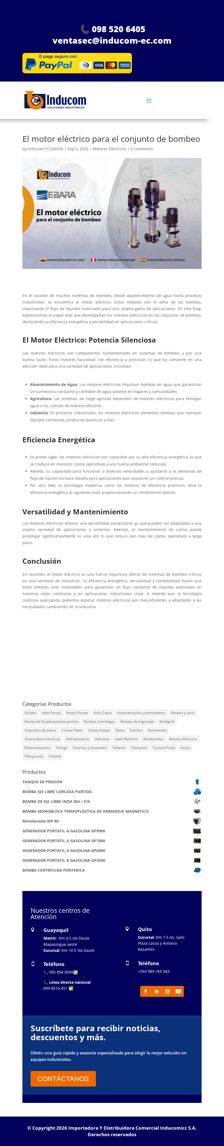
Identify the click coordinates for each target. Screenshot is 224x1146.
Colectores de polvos (40, 730)
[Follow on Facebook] (145, 991)
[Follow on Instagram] (167, 991)
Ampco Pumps (77, 712)
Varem (185, 747)
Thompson (139, 747)
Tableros (119, 747)
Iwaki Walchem (126, 739)
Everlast (136, 730)
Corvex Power (72, 730)
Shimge (61, 747)
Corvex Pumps (99, 730)
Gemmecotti (157, 730)
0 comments (142, 148)
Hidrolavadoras (77, 739)
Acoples (31, 712)
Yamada (55, 756)
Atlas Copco (103, 712)
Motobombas (153, 739)
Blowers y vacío (182, 712)
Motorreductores (38, 747)
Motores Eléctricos (109, 148)
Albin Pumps (51, 712)
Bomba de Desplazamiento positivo (51, 721)
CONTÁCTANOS (63, 1078)
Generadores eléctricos (42, 739)
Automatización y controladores (141, 712)
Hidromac (102, 739)
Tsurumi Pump (164, 747)
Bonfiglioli (167, 721)
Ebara (120, 730)
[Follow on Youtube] (178, 991)
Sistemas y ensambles (90, 747)
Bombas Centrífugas (99, 721)
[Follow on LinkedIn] (156, 991)
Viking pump (34, 756)
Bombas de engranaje (137, 721)
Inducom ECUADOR (45, 148)
